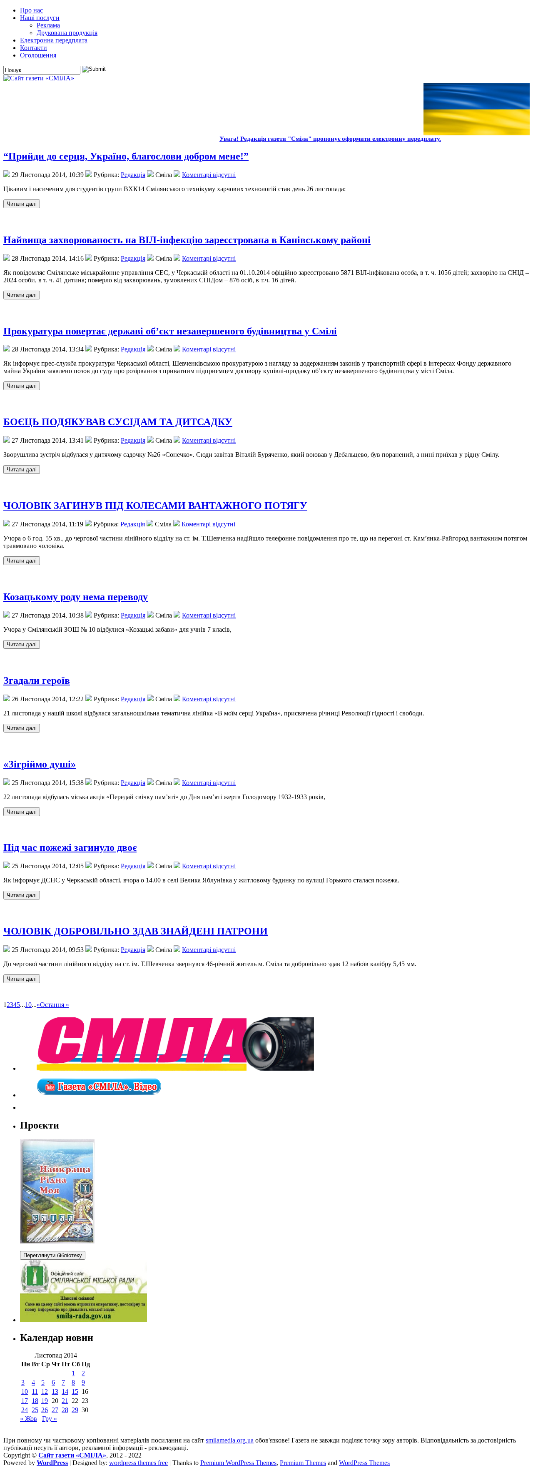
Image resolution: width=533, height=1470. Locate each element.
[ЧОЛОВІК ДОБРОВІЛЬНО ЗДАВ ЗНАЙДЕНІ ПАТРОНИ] (21, 978)
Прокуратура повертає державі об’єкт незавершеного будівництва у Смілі (170, 331)
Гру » (49, 1418)
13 (55, 1391)
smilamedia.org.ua (230, 1440)
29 (75, 1409)
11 (35, 1391)
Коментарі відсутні (209, 174)
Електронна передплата (53, 40)
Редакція (133, 174)
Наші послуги (40, 17)
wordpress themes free (138, 1462)
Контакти (33, 47)
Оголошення (38, 55)
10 (28, 1004)
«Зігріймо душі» (39, 764)
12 (44, 1391)
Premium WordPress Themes (238, 1462)
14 (65, 1391)
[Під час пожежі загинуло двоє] (21, 894)
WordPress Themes (364, 1462)
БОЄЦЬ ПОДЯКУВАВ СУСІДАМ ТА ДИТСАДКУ (117, 421)
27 (55, 1409)
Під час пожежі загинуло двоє (70, 847)
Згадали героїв (36, 680)
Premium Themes (303, 1462)
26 (44, 1409)
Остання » (54, 1004)
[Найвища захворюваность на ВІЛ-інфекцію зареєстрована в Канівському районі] (21, 294)
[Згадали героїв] (21, 727)
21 (65, 1400)
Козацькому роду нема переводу (75, 596)
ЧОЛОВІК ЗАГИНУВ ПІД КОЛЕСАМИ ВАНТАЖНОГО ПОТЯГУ (155, 505)
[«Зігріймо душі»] (21, 811)
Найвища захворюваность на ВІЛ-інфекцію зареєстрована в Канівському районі (187, 239)
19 (44, 1400)
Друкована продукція (67, 32)
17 (24, 1400)
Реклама (48, 25)
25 (35, 1409)
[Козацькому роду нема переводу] (21, 644)
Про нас (31, 10)
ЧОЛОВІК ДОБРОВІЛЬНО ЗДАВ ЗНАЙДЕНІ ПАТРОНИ (135, 931)
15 (75, 1391)
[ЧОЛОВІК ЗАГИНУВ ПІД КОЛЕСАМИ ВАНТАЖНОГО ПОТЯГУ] (21, 560)
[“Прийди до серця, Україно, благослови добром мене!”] (21, 203)
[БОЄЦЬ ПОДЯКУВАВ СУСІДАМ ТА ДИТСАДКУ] (21, 469)
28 (65, 1409)
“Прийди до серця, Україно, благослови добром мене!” (126, 156)
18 (35, 1400)
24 (24, 1409)
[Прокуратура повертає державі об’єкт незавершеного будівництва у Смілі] (21, 385)
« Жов (28, 1418)
